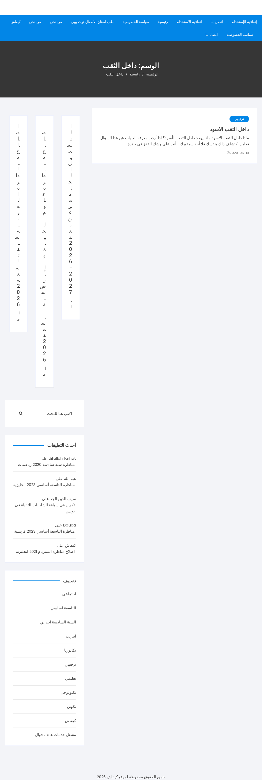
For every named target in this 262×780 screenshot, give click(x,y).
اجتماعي (69, 594)
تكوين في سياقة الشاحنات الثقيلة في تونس (45, 508)
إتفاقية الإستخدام (244, 21)
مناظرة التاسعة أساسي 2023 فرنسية (44, 531)
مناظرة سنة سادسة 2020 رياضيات (46, 464)
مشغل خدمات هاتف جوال (55, 734)
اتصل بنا (217, 21)
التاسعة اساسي (63, 608)
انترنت (71, 636)
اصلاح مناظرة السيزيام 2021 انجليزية (45, 551)
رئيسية (163, 21)
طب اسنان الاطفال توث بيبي (92, 21)
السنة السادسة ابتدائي (58, 622)
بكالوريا (70, 650)
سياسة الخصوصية (136, 21)
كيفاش (15, 21)
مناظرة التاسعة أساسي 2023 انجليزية (44, 484)
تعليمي (70, 678)
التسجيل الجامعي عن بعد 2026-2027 (69, 209)
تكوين (71, 706)
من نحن (56, 21)
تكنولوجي (68, 692)
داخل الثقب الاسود (229, 129)
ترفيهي (239, 119)
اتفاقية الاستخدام (189, 21)
